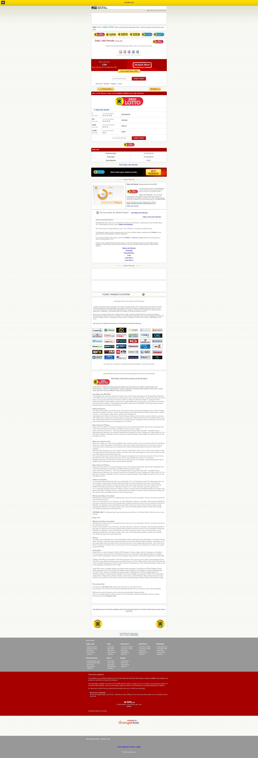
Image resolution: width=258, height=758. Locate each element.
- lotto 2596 (110, 647)
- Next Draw (90, 650)
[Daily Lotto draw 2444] (99, 36)
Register (113, 84)
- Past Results (90, 652)
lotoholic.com (105, 739)
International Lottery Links (129, 747)
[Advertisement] (129, 18)
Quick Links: (90, 640)
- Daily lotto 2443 (91, 648)
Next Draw (99, 84)
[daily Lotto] (129, 101)
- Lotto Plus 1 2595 (126, 648)
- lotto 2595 (110, 648)
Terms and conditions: (96, 674)
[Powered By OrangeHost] (129, 724)
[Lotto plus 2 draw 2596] (134, 36)
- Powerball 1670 (161, 647)
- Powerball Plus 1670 (93, 661)
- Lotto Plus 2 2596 (144, 647)
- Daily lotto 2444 (91, 647)
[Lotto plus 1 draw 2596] (123, 36)
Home (120, 84)
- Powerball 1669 (161, 648)
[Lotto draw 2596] (111, 36)
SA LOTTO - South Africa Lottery (116, 694)
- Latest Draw (124, 661)
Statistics (106, 84)
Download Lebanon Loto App (97, 711)
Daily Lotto (96, 517)
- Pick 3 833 (110, 663)
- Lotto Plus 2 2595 (144, 648)
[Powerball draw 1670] (146, 36)
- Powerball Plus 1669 (93, 663)
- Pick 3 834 (110, 661)
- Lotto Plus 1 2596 (126, 647)
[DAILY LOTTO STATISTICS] (108, 195)
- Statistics (89, 654)
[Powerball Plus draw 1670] (158, 36)
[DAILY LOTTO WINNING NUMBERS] (129, 53)
